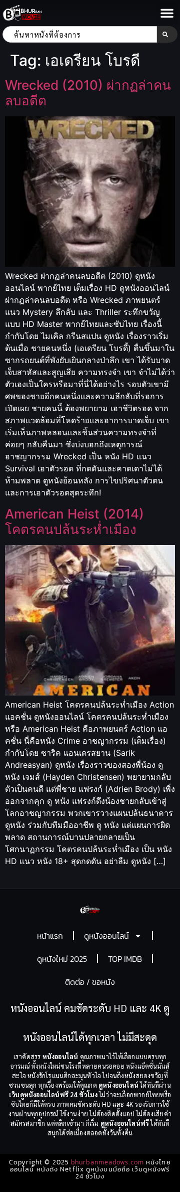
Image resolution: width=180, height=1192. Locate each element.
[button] (167, 13)
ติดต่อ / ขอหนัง (90, 982)
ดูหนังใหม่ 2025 (62, 959)
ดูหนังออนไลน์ (106, 936)
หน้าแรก (50, 936)
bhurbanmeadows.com (107, 1162)
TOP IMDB (125, 959)
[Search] (167, 34)
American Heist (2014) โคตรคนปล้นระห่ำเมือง (74, 521)
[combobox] (79, 34)
